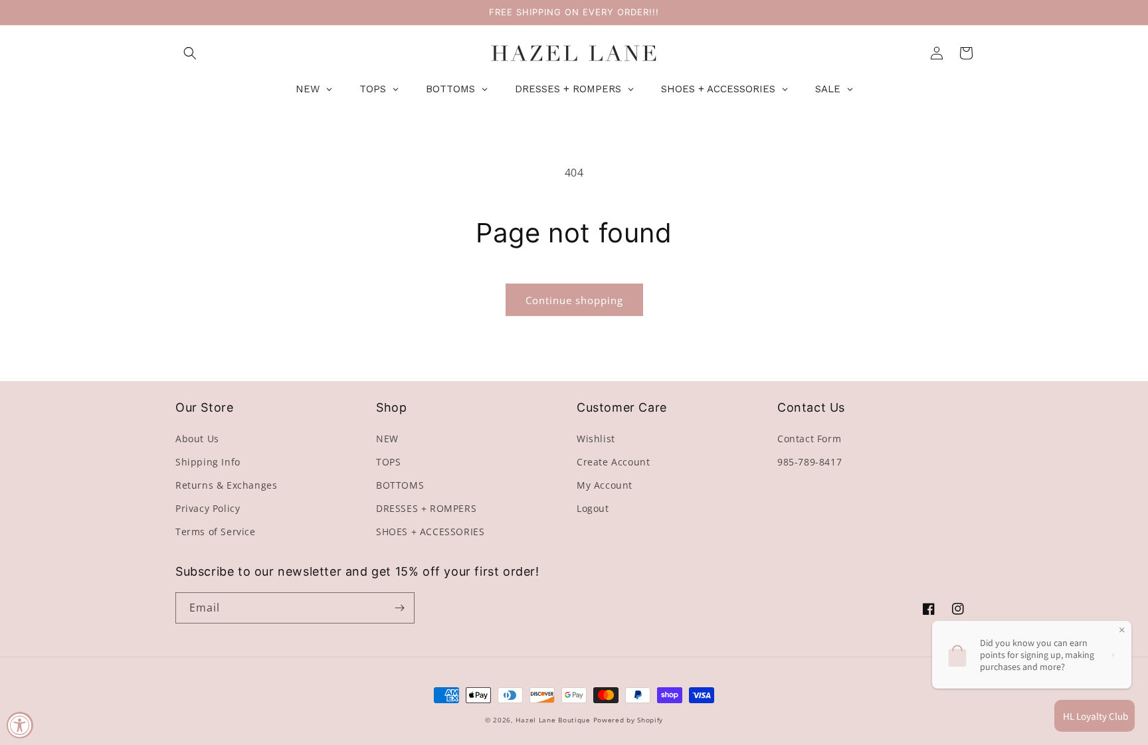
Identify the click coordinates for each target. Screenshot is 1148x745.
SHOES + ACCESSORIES (430, 531)
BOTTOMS (400, 485)
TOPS (388, 461)
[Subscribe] (399, 607)
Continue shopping (574, 300)
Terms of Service (215, 531)
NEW (387, 438)
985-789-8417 (809, 461)
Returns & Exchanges (226, 485)
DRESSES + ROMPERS (426, 508)
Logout (593, 508)
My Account (604, 485)
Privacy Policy (207, 508)
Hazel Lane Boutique (553, 719)
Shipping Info (207, 461)
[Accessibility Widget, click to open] (20, 725)
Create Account (613, 461)
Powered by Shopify (628, 719)
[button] (190, 53)
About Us (197, 438)
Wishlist (596, 438)
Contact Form (809, 438)
